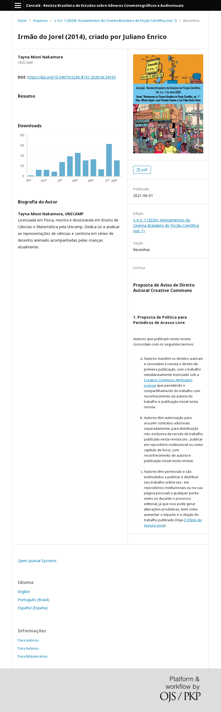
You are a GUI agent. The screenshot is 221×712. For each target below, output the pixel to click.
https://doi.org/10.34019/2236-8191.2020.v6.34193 (71, 77)
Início (22, 20)
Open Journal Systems (37, 560)
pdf (144, 169)
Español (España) (33, 607)
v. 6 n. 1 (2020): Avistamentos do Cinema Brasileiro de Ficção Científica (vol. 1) (115, 20)
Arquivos (40, 20)
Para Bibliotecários (33, 656)
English (24, 591)
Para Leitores (28, 640)
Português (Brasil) (33, 599)
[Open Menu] (17, 5)
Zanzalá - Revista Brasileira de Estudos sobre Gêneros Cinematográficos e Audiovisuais (105, 5)
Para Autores (28, 648)
